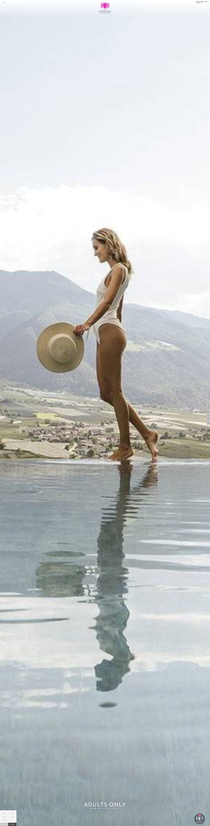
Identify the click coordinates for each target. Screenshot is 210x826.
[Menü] (3, 2)
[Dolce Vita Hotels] (200, 2)
